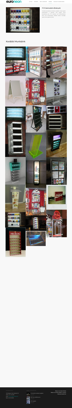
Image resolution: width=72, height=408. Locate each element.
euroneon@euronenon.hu (13, 396)
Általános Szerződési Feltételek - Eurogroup (58, 392)
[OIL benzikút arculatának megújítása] (28, 394)
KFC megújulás (33, 401)
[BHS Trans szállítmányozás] (28, 398)
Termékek (50, 1)
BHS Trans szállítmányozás (35, 397)
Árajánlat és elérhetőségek (59, 1)
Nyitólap (30, 1)
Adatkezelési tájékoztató (61, 394)
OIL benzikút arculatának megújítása (37, 393)
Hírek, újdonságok (43, 1)
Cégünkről (36, 1)
